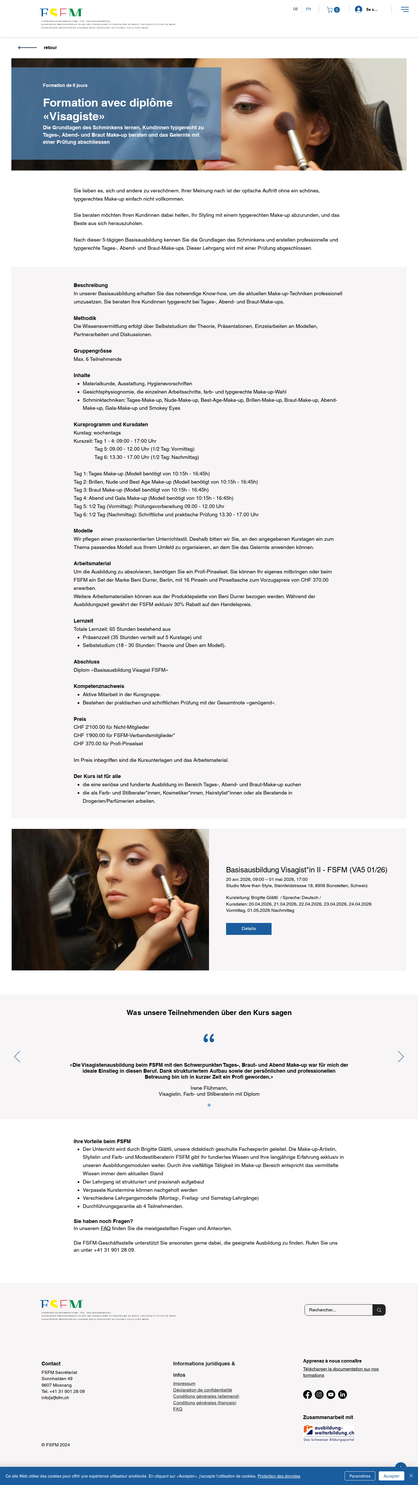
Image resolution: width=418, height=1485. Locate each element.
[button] (405, 9)
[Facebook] (307, 1394)
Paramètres (360, 1476)
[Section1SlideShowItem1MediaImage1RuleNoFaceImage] (209, 1105)
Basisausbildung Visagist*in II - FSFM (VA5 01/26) (307, 870)
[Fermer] (411, 1475)
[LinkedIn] (342, 1394)
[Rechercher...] (379, 1310)
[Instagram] (319, 1394)
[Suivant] (401, 1057)
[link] (334, 10)
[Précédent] (17, 1057)
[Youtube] (330, 1394)
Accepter (392, 1476)
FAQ (106, 1228)
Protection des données (279, 1476)
